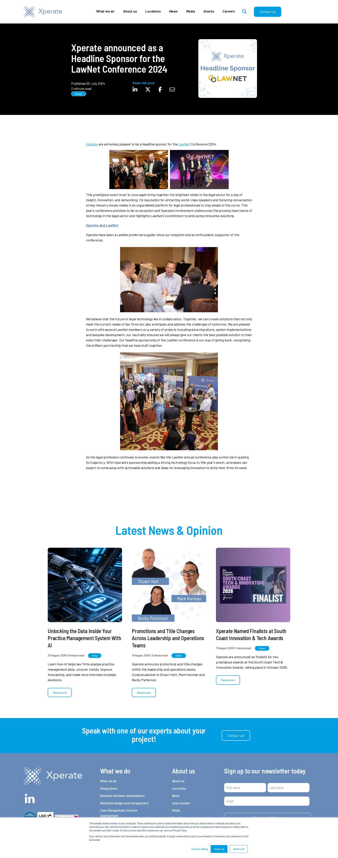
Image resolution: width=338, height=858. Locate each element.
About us (130, 11)
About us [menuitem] (178, 781)
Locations (153, 11)
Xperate (92, 144)
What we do (105, 11)
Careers (229, 11)
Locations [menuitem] (179, 788)
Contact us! (236, 735)
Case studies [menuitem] (181, 803)
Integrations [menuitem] (108, 788)
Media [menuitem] (176, 810)
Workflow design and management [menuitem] (124, 803)
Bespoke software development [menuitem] (122, 795)
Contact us (268, 11)
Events (209, 11)
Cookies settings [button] (199, 849)
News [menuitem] (176, 795)
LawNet (184, 144)
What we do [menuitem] (108, 781)
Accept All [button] (219, 849)
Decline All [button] (238, 849)
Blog (94, 655)
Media (190, 11)
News (173, 11)
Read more (60, 692)
